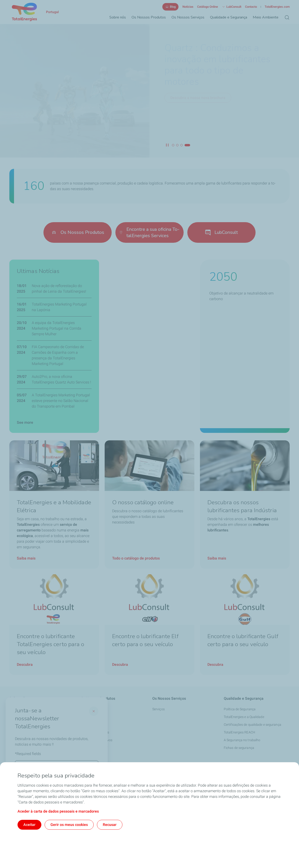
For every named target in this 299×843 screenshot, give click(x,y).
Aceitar (29, 824)
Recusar (110, 824)
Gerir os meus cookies (69, 824)
